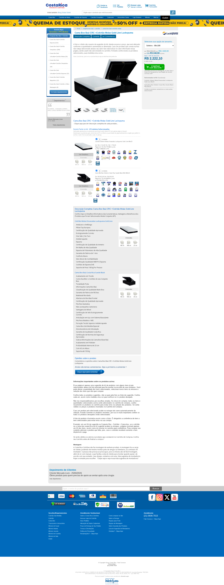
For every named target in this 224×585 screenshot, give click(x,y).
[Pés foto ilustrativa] (131, 186)
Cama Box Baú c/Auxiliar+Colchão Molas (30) (59, 55)
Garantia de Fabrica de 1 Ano (87, 253)
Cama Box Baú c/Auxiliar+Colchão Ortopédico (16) (59, 63)
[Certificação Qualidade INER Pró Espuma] (130, 160)
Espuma (79, 242)
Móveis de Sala (53, 536)
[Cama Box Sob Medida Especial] (97, 197)
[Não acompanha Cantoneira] (136, 186)
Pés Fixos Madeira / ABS (84, 320)
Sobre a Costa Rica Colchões (89, 515)
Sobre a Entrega (114, 518)
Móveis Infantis (53, 528)
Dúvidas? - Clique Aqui (116, 531)
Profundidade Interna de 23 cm (87, 345)
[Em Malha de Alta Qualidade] (97, 160)
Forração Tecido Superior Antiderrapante (91, 323)
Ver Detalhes (83, 154)
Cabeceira (110, 17)
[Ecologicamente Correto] (114, 154)
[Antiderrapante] (124, 154)
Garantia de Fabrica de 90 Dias (87, 292)
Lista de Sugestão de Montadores (119, 528)
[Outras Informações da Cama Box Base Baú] (124, 197)
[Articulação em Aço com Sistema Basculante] (114, 191)
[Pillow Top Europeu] (103, 154)
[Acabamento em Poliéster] (114, 197)
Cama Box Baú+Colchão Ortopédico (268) (57, 48)
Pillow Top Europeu (83, 227)
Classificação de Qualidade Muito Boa (90, 290)
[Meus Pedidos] (117, 9)
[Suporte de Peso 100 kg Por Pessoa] (97, 165)
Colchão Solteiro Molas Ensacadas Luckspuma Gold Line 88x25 (113, 141)
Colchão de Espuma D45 (85, 265)
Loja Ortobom (137, 17)
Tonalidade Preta (82, 284)
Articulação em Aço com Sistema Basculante (92, 318)
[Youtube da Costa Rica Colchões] (174, 500)
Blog (59, 12)
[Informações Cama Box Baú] (125, 186)
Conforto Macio (82, 256)
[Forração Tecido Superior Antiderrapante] (131, 191)
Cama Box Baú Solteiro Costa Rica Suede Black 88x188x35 (112, 173)
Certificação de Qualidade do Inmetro (90, 245)
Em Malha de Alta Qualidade (86, 247)
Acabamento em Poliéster (85, 343)
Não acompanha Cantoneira (86, 307)
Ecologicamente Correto (85, 233)
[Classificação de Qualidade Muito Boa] (97, 191)
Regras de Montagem (115, 523)
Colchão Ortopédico (97, 17)
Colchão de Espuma (80, 17)
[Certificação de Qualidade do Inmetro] (135, 154)
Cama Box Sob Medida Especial (87, 326)
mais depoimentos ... (56, 478)
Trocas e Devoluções (87, 528)
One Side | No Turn (83, 236)
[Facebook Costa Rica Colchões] (152, 500)
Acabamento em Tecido (85, 276)
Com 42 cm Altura (82, 348)
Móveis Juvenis (53, 531)
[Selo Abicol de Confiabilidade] (124, 160)
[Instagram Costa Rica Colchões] (159, 500)
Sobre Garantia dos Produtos (118, 526)
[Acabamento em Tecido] (97, 186)
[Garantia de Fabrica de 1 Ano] (119, 160)
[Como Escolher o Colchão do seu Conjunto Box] (103, 186)
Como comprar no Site (116, 515)
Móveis (147, 17)
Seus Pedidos (84, 521)
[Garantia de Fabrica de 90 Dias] (103, 191)
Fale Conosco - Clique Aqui (152, 519)
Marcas (156, 17)
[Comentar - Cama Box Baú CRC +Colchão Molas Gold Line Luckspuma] (89, 374)
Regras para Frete (114, 521)
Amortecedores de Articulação (87, 329)
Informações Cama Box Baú (86, 287)
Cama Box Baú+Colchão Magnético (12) (57, 78)
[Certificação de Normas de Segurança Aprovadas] (119, 197)
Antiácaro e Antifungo (84, 225)
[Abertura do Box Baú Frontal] (108, 186)
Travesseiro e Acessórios (56, 523)
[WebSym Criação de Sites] (112, 584)
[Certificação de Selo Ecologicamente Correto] (125, 191)
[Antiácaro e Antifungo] (97, 154)
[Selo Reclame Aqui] (126, 505)
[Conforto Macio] (113, 160)
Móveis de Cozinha (54, 533)
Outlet (68, 12)
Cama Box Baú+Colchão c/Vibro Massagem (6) (59, 85)
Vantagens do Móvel (83, 310)
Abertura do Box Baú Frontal (86, 298)
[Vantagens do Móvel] (120, 191)
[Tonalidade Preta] (114, 186)
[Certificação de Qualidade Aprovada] (108, 154)
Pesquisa (173, 12)
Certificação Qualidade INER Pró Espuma (91, 262)
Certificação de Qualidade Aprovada (89, 230)
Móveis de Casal (53, 526)
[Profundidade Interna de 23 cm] (130, 197)
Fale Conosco (121, 562)
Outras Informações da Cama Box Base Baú (92, 340)
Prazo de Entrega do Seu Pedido (90, 526)
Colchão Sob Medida (54, 515)
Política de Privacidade (87, 531)
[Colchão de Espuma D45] (136, 160)
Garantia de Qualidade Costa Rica (88, 332)
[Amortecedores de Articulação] (136, 191)
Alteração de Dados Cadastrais (90, 523)
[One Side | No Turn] (118, 154)
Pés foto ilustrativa (83, 304)
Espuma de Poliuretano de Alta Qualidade (91, 250)
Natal (64, 12)
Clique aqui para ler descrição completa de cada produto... (96, 124)
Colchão (51, 518)
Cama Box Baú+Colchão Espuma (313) (57, 41)
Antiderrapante (81, 239)
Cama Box (51, 17)
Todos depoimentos (59, 125)
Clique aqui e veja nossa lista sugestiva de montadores (118, 458)
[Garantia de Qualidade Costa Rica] (103, 197)
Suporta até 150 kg (83, 351)
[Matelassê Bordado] (108, 191)
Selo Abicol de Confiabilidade (87, 259)
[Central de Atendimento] (102, 9)
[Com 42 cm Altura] (135, 197)
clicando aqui (125, 576)
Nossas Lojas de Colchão (88, 518)
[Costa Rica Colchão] (56, 9)
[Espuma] (130, 154)
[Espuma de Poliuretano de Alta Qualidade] (106, 160)
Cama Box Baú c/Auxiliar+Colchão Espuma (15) (59, 72)
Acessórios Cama (123, 17)
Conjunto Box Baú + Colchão (59, 36)
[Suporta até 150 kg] (95, 202)
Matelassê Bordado (83, 295)
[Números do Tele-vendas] (134, 9)
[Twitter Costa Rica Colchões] (167, 500)
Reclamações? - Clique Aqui (89, 533)
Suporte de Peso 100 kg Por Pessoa (89, 267)
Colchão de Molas (64, 17)
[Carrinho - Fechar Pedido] (151, 9)
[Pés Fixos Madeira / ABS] (108, 197)
